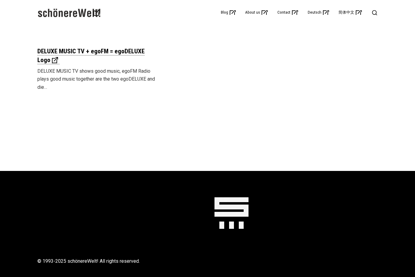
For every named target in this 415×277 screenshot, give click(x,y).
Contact (283, 12)
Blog (224, 12)
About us (252, 12)
